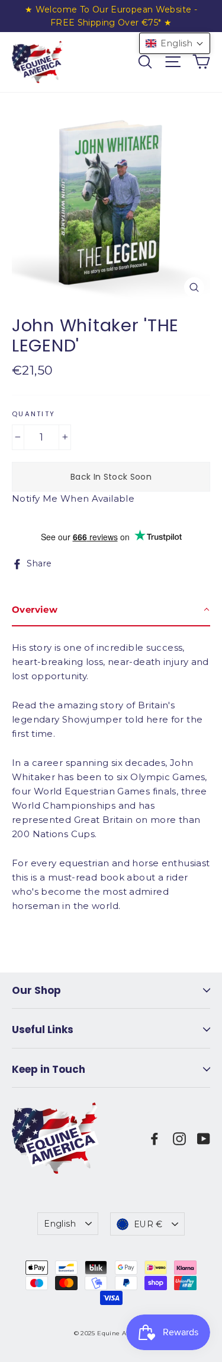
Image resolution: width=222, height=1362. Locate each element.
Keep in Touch (48, 1069)
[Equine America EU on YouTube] (203, 1138)
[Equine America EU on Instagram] (179, 1138)
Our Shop (36, 990)
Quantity (33, 414)
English (60, 1223)
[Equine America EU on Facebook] (154, 1138)
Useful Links (42, 1029)
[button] (175, 43)
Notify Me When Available (73, 498)
